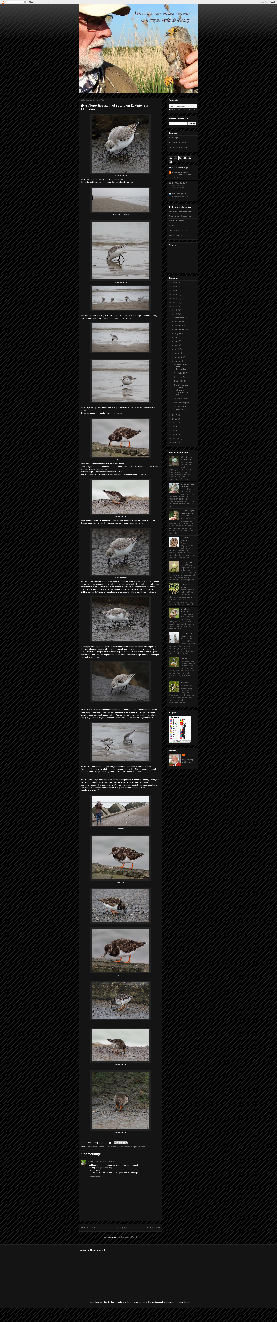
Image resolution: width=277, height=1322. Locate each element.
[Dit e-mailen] (115, 1142)
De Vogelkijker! (179, 183)
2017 (174, 415)
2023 (174, 294)
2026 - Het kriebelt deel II (182, 175)
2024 (174, 290)
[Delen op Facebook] (123, 1142)
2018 (174, 314)
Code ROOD (180, 381)
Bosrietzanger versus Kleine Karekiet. (187, 513)
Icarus (184, 658)
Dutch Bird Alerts (176, 221)
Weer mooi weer (180, 172)
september (180, 329)
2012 (174, 434)
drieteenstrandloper (95, 1147)
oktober (178, 325)
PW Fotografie (179, 194)
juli (176, 337)
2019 (174, 310)
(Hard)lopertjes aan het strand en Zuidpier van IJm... (181, 390)
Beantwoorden (94, 1177)
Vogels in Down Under (179, 147)
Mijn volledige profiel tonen (188, 760)
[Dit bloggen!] (117, 1142)
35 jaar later (186, 562)
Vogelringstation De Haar (180, 211)
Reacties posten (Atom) (127, 1237)
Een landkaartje (178, 185)
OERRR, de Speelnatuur (186, 458)
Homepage (121, 1227)
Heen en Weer (180, 377)
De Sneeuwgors (181, 402)
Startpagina (174, 137)
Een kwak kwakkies (185, 610)
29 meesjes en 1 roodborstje (181, 407)
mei (177, 345)
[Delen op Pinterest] (126, 1142)
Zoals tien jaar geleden (187, 485)
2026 (174, 282)
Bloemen (185, 682)
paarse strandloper (112, 1147)
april (177, 349)
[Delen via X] (120, 1142)
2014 (174, 426)
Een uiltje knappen (185, 539)
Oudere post (153, 1227)
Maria (90, 1161)
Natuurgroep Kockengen (180, 216)
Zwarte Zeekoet (181, 398)
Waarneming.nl (176, 235)
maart (178, 353)
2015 (174, 423)
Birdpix (172, 225)
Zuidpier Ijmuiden (138, 1147)
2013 (174, 431)
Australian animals (177, 142)
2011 (174, 438)
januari (178, 361)
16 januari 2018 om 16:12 (104, 1161)
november (180, 321)
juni (176, 341)
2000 (174, 442)
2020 (174, 306)
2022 (174, 298)
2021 (174, 302)
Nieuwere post (88, 1227)
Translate (190, 109)
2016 (174, 419)
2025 (174, 286)
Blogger (186, 1302)
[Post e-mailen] (110, 1143)
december (180, 318)
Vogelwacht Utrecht (178, 230)
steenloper (125, 1147)
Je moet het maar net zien (187, 634)
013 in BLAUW (180, 373)
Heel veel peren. (185, 585)
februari (178, 357)
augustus (179, 333)
